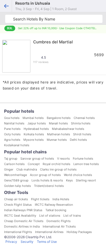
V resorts (63, 158)
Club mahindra (26, 169)
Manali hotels (58, 123)
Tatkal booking (55, 210)
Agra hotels (12, 140)
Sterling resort (86, 180)
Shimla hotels (81, 123)
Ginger (8, 169)
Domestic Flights (58, 221)
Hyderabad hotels (36, 129)
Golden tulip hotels (17, 186)
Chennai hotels (84, 118)
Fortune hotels (83, 158)
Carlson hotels (14, 164)
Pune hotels (12, 129)
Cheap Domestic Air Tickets (23, 221)
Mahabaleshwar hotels (68, 129)
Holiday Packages (79, 232)
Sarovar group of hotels (37, 158)
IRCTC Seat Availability (20, 215)
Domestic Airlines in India (22, 226)
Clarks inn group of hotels (58, 169)
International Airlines (49, 232)
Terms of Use (47, 242)
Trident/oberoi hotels (49, 186)
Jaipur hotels (36, 123)
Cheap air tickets (16, 199)
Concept (34, 164)
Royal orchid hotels (56, 164)
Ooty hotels (12, 134)
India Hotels (60, 199)
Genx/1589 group (16, 180)
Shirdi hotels (82, 134)
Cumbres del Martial (53, 41)
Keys (69, 180)
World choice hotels (78, 175)
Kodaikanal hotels (16, 145)
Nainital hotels (14, 123)
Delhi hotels (78, 140)
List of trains (72, 215)
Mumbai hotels (33, 118)
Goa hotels (12, 118)
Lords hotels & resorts (47, 180)
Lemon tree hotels (86, 164)
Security (27, 242)
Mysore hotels (33, 140)
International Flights (18, 232)
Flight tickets (40, 199)
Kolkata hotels (34, 134)
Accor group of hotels (45, 175)
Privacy (11, 242)
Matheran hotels (58, 134)
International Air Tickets (59, 226)
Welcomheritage (15, 175)
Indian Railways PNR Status (23, 210)
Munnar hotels (57, 140)
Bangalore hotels (59, 118)
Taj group (10, 158)
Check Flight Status (18, 205)
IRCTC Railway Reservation (54, 205)
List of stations (49, 215)
